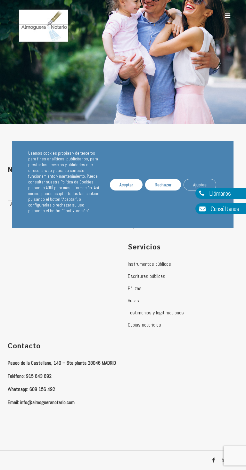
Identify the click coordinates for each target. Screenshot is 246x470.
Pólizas (135, 288)
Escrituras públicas (146, 276)
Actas (133, 300)
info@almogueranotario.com (47, 402)
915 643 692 (39, 376)
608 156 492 (42, 389)
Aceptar (126, 185)
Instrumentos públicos (149, 264)
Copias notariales (144, 324)
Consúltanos (224, 209)
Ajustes (200, 185)
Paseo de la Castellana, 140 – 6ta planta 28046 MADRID (62, 363)
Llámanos (219, 193)
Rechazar (163, 185)
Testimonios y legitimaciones (156, 312)
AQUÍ (49, 187)
